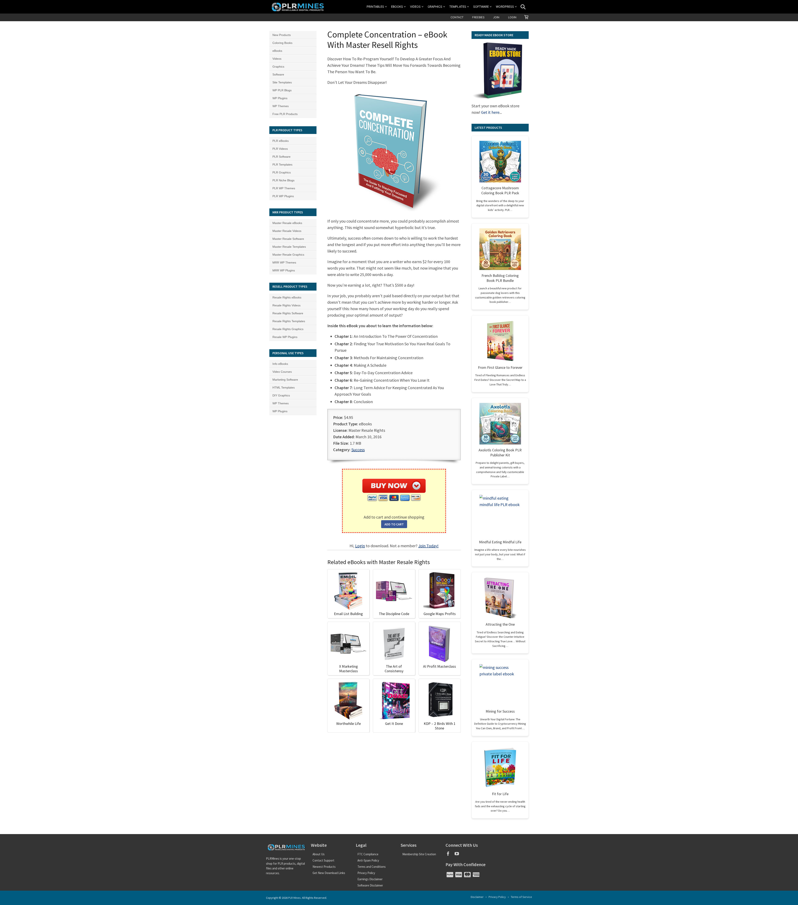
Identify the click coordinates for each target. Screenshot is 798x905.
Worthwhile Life (348, 723)
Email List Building (348, 613)
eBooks (397, 6)
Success (358, 449)
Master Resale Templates (289, 246)
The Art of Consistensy (394, 668)
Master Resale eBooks (287, 223)
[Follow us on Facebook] (450, 855)
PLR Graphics (281, 172)
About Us (319, 854)
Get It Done (394, 723)
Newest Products (324, 867)
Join (496, 17)
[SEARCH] (523, 6)
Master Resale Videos (286, 231)
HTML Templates (283, 387)
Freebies (478, 17)
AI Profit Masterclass (439, 666)
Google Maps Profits (440, 613)
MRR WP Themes (284, 262)
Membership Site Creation (419, 854)
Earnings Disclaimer (370, 879)
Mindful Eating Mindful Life (500, 542)
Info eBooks (280, 363)
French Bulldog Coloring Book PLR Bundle (500, 278)
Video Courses (282, 371)
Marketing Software (285, 379)
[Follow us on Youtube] (458, 855)
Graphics (435, 6)
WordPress (505, 6)
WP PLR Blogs (282, 90)
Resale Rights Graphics (287, 329)
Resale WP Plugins (284, 337)
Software (481, 6)
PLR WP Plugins (283, 196)
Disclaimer (477, 897)
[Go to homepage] (298, 7)
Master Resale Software (288, 238)
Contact (457, 17)
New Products (281, 35)
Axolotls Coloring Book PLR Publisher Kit (500, 452)
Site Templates (282, 82)
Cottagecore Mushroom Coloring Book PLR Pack (500, 190)
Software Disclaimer (370, 885)
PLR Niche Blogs (283, 180)
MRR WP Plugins (283, 270)
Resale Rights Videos (286, 305)
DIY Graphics (281, 395)
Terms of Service (521, 897)
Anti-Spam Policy (368, 860)
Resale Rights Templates (288, 321)
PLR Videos (280, 148)
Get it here (490, 112)
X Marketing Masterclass (348, 668)
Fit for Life (500, 793)
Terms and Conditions (371, 867)
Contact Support (323, 860)
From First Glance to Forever (500, 367)
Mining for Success (500, 711)
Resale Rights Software (287, 313)
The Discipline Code (394, 613)
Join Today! (428, 545)
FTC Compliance (367, 854)
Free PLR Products (285, 114)
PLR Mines (294, 898)
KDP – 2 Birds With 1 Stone (440, 725)
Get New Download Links (329, 873)
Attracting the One (500, 624)
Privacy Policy (366, 873)
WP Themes (280, 106)
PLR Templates (282, 164)
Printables (375, 6)
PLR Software (281, 156)
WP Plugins (279, 98)
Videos (415, 6)
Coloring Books (282, 43)
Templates (457, 6)
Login (512, 17)
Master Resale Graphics (288, 254)
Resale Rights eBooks (286, 297)
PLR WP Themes (283, 188)
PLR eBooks (280, 140)
